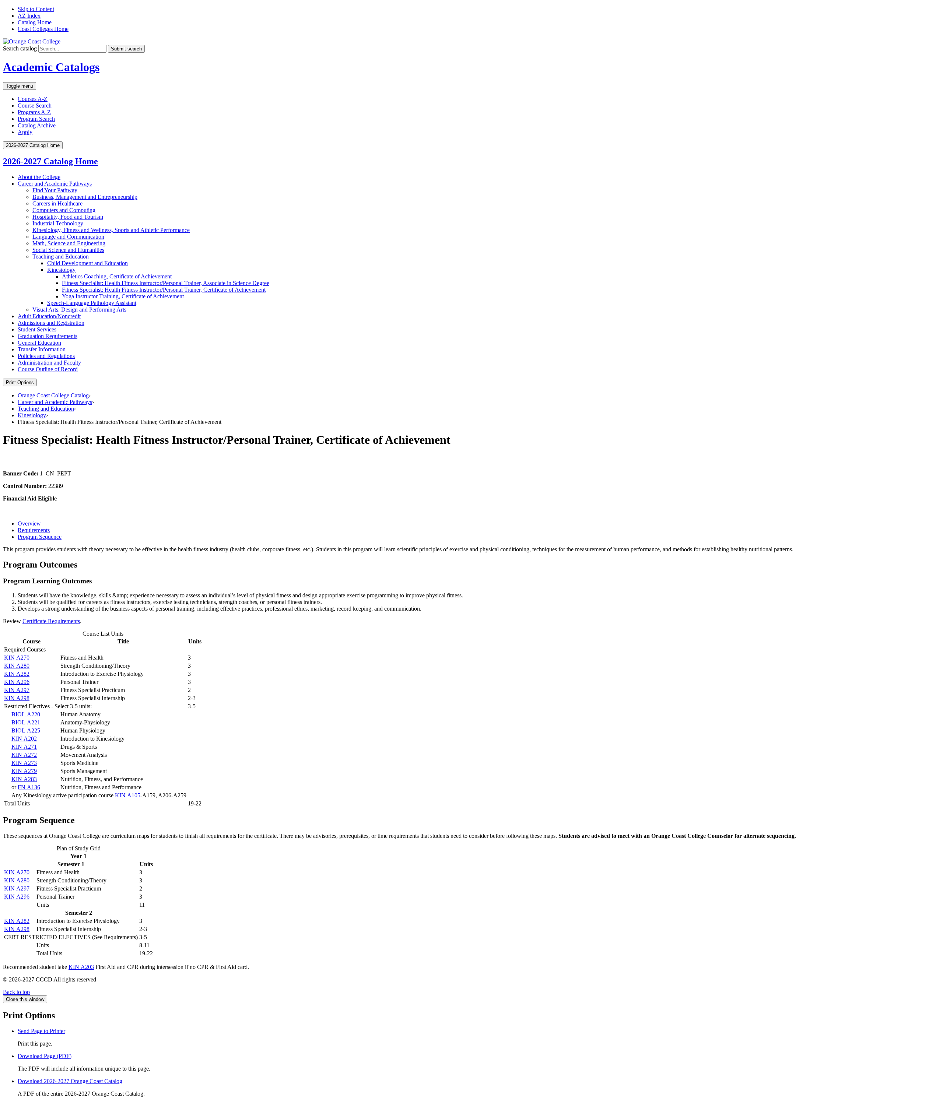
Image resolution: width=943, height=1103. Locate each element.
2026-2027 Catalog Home (50, 161)
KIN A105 (127, 795)
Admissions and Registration (51, 323)
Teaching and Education (60, 256)
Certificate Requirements (51, 621)
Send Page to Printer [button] (41, 1031)
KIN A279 (24, 771)
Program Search (36, 119)
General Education (39, 343)
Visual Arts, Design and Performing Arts (79, 309)
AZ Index (29, 16)
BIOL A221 (25, 722)
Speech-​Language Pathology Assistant (91, 303)
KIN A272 (24, 755)
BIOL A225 (25, 730)
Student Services (37, 329)
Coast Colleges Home (43, 29)
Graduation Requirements (47, 336)
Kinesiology (61, 270)
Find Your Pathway (54, 190)
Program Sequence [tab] (40, 537)
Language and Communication (68, 236)
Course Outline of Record (48, 369)
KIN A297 (16, 690)
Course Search (35, 105)
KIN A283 (24, 779)
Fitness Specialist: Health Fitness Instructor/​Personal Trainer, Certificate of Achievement (164, 290)
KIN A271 (24, 747)
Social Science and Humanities (68, 250)
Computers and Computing (63, 210)
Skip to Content (36, 9)
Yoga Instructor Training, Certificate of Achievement (123, 296)
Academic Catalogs (51, 67)
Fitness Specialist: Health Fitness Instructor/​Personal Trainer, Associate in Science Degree (165, 283)
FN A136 (29, 787)
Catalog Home (35, 22)
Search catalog (20, 48)
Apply (25, 132)
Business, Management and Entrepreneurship (84, 197)
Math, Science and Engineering (68, 243)
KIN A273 (24, 763)
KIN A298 (16, 698)
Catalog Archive (37, 125)
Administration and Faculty (49, 362)
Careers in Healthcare (57, 203)
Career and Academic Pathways (55, 183)
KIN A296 (16, 682)
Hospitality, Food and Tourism (67, 217)
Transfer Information (42, 349)
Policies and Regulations (46, 356)
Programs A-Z (34, 112)
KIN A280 (16, 666)
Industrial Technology (57, 223)
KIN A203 (81, 967)
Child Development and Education (87, 263)
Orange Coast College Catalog (53, 395)
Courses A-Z (33, 99)
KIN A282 (16, 674)
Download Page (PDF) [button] (44, 1056)
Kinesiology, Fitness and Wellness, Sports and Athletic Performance (111, 230)
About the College (39, 177)
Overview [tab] (29, 523)
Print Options (20, 382)
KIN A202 (24, 738)
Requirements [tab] (34, 530)
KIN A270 (16, 657)
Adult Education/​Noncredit (49, 316)
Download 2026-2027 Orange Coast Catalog (70, 1081)
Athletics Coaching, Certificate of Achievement (117, 276)
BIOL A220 (25, 714)
